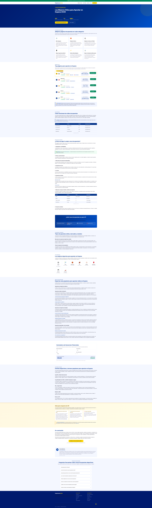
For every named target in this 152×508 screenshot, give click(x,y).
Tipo (57, 352)
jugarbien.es (77, 423)
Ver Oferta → (93, 85)
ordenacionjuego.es (67, 151)
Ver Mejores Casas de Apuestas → (61, 22)
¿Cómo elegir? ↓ (71, 22)
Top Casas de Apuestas (79, 495)
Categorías (77, 494)
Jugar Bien (88, 500)
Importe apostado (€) (59, 348)
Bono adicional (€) (78, 352)
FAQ (76, 499)
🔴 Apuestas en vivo (90, 223)
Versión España (78, 500)
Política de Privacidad (90, 494)
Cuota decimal (78, 348)
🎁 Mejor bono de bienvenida (69, 224)
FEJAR (56, 506)
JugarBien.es (58, 506)
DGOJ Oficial (89, 499)
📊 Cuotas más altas (80, 223)
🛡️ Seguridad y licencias (60, 223)
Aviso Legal (88, 495)
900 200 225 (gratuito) (63, 506)
